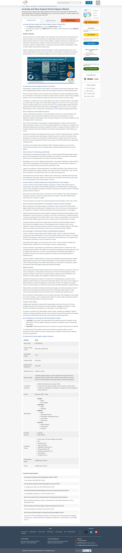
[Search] (81, 3)
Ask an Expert (91, 43)
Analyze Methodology (91, 68)
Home (23, 6)
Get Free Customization (91, 59)
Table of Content (51, 20)
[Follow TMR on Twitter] (86, 532)
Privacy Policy (58, 531)
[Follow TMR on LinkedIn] (91, 532)
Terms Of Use (24, 531)
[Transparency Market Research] (25, 2)
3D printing (26, 161)
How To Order (41, 531)
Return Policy (50, 531)
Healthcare (28, 6)
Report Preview (32, 20)
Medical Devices (34, 6)
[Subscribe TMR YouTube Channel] (96, 532)
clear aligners (54, 106)
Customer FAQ (32, 531)
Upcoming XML (71, 531)
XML (65, 531)
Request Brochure (70, 20)
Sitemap (24, 533)
